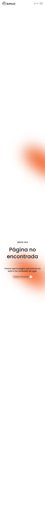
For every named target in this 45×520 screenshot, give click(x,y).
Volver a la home (21, 277)
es (35, 3)
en (37, 3)
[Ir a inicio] (8, 3)
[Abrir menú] (41, 3)
